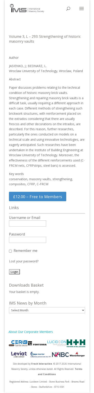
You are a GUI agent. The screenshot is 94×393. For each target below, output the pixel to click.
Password (17, 234)
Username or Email (24, 217)
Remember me (25, 250)
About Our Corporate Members (31, 332)
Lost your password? (23, 261)
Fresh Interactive (41, 363)
